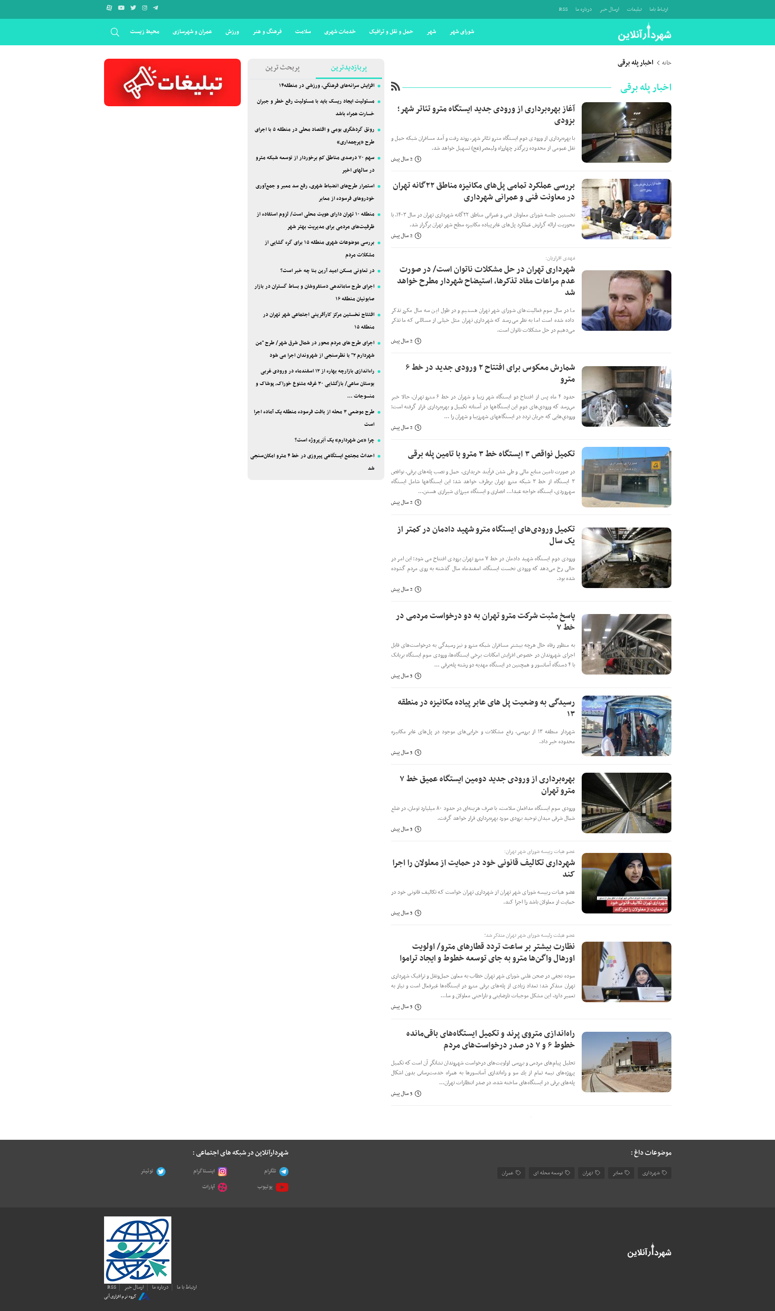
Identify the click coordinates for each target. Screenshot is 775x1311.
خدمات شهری (340, 31)
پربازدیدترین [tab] (349, 68)
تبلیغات (634, 9)
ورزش (232, 31)
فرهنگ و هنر (267, 31)
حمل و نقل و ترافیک (391, 31)
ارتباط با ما (187, 1287)
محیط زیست (144, 31)
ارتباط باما (658, 9)
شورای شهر (461, 31)
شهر (431, 31)
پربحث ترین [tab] (283, 68)
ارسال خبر (609, 9)
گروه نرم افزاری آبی (120, 1296)
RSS (563, 9)
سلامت (303, 31)
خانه (666, 63)
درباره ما (583, 9)
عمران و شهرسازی (192, 31)
